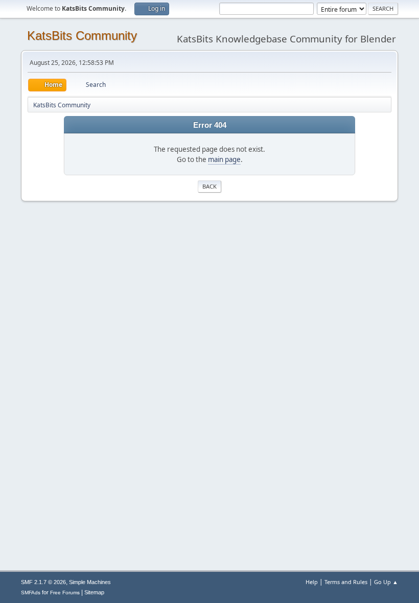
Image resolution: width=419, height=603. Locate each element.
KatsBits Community (82, 35)
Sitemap (94, 592)
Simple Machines (90, 582)
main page (224, 159)
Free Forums (65, 592)
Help (312, 582)
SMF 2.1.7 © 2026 (43, 582)
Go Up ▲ (386, 582)
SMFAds (30, 592)
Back (209, 186)
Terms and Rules (345, 582)
